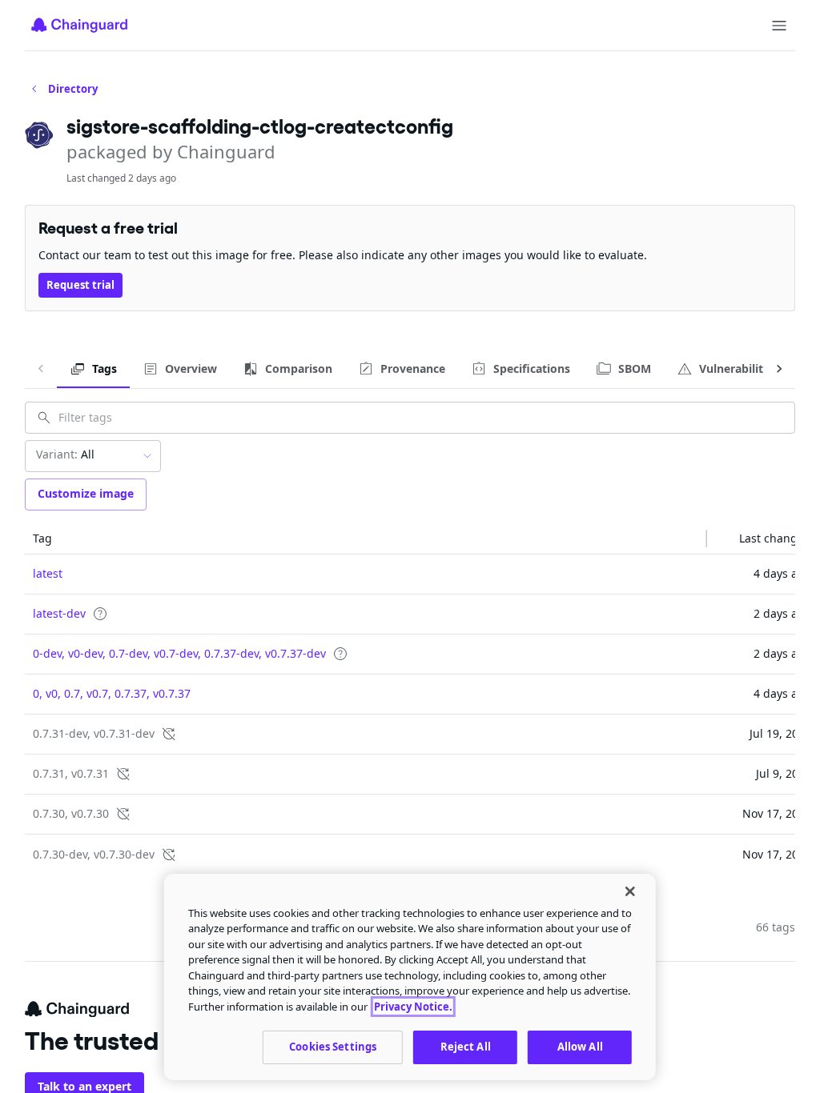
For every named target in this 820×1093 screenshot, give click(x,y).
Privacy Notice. (413, 1006)
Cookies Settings (332, 1046)
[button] (366, 538)
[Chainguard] (79, 25)
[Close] (630, 891)
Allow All (580, 1046)
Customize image (86, 493)
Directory (73, 89)
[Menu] (779, 26)
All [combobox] (65, 454)
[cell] (366, 575)
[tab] (93, 369)
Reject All (465, 1046)
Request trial (80, 285)
